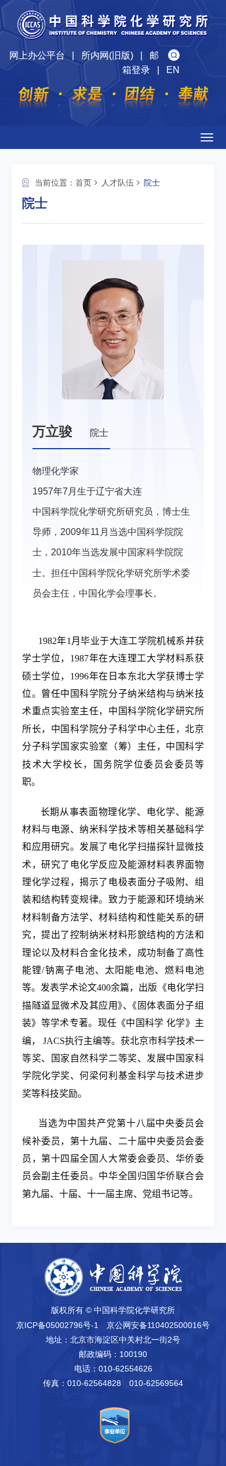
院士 (152, 182)
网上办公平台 (37, 55)
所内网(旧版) (107, 55)
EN (173, 70)
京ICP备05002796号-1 (57, 1325)
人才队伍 (117, 182)
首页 (83, 182)
